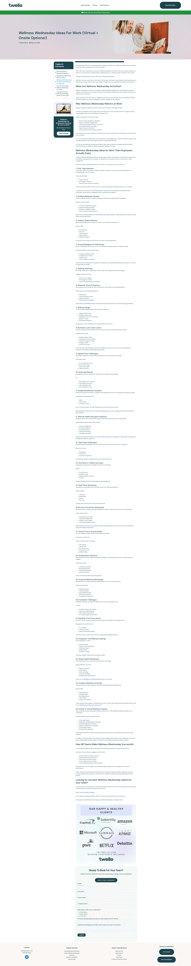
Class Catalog (85, 5)
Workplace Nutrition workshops (96, 348)
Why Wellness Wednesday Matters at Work (63, 76)
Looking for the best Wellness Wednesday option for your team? (62, 93)
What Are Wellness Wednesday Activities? (62, 72)
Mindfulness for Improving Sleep (92, 679)
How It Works (104, 5)
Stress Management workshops (90, 262)
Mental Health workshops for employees (108, 437)
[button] (71, 65)
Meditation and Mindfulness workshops (98, 214)
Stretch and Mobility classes (87, 303)
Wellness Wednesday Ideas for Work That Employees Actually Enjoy (64, 81)
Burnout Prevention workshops (90, 525)
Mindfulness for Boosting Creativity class (90, 705)
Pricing (95, 5)
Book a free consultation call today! (85, 792)
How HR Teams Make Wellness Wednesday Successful (62, 87)
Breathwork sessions (84, 411)
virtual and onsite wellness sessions (95, 738)
